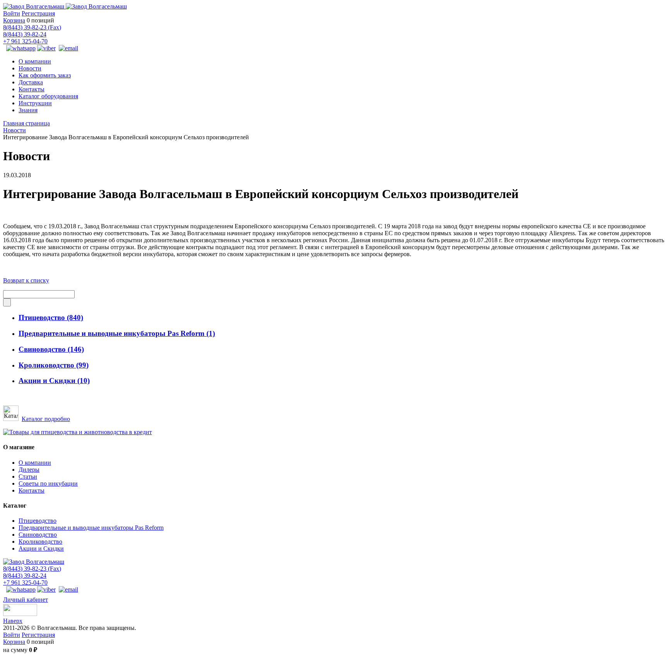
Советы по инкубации (48, 483)
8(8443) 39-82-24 (24, 34)
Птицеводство (51, 317)
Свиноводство (51, 349)
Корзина (14, 20)
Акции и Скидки (54, 380)
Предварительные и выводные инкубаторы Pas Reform (117, 333)
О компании (35, 462)
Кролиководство (54, 365)
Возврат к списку (26, 280)
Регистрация (38, 13)
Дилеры (29, 469)
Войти (11, 13)
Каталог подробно (46, 419)
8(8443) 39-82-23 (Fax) (32, 27)
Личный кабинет (25, 599)
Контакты (31, 490)
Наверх (12, 621)
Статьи (28, 476)
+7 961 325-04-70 (25, 41)
